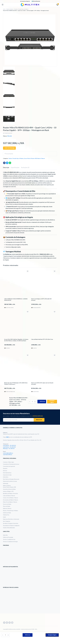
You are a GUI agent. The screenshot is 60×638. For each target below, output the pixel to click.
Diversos (5, 470)
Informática (5, 477)
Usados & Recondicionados (9, 527)
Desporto (5, 468)
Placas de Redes (6, 506)
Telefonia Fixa (6, 514)
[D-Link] (5, 396)
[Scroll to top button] (57, 631)
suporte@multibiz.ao (7, 454)
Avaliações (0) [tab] (25, 167)
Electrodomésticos (7, 472)
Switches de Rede (7, 512)
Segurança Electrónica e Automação (11, 519)
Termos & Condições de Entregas (10, 541)
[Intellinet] (5, 352)
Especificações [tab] (15, 167)
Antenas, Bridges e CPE (8, 491)
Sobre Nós (5, 535)
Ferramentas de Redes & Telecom (10, 500)
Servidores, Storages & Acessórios (10, 523)
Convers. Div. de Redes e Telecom (10, 497)
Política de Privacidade (8, 537)
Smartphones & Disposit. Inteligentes (11, 525)
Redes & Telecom (9, 9)
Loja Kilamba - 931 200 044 (9, 447)
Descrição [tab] (6, 167)
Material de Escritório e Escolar (10, 481)
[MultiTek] (30, 4)
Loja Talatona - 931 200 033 (9, 445)
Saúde (4, 517)
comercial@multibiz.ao (8, 453)
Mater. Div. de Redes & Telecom (10, 502)
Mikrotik (9, 136)
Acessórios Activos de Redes (9, 489)
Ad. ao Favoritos (9, 153)
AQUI (7, 437)
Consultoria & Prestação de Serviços (11, 464)
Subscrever (39, 419)
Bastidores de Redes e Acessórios (10, 493)
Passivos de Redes (7, 504)
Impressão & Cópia (7, 475)
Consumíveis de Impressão (9, 466)
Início (4, 9)
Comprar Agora (52, 635)
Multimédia (5, 483)
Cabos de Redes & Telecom (9, 495)
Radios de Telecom (7, 508)
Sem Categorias (6, 521)
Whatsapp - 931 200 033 (9, 448)
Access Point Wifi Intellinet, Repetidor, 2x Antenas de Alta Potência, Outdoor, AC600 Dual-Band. (16, 340)
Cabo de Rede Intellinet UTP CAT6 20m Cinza (42, 339)
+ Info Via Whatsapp (9, 148)
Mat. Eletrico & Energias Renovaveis (11, 479)
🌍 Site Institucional (36, 1)
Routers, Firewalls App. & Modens (21, 9)
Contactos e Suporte (25, 1)
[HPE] (32, 396)
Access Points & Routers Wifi (30, 158)
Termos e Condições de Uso (9, 539)
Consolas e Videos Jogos (8, 462)
